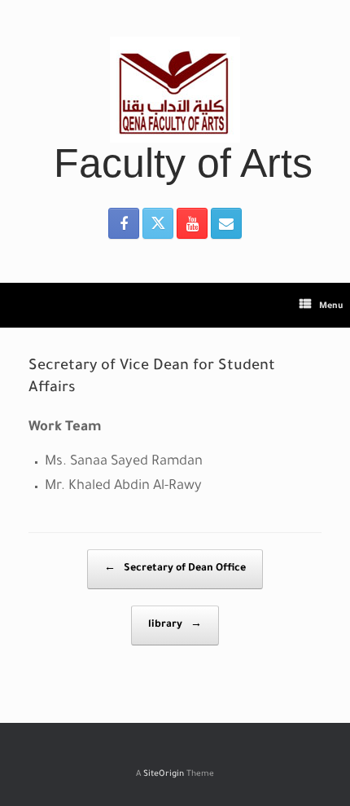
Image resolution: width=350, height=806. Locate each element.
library (175, 625)
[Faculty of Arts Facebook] (123, 223)
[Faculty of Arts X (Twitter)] (157, 223)
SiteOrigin (163, 774)
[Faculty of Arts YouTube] (192, 223)
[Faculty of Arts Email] (226, 223)
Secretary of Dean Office (175, 569)
